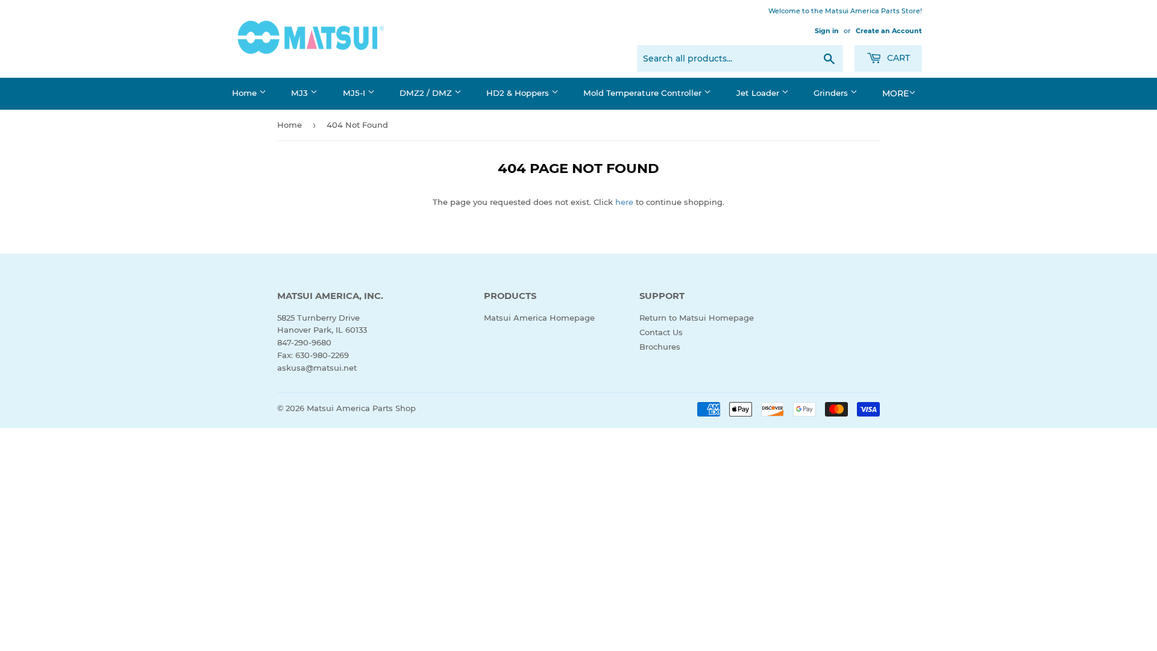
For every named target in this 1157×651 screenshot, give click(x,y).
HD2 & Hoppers (518, 93)
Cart (897, 57)
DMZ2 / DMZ (427, 93)
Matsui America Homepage (539, 317)
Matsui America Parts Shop (361, 408)
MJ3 (300, 93)
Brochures (659, 346)
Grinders (832, 93)
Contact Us (661, 332)
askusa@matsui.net (317, 368)
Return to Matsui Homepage (696, 317)
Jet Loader (759, 93)
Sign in (827, 31)
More (895, 93)
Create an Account (889, 31)
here (624, 202)
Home (245, 93)
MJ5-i (355, 93)
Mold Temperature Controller (643, 93)
